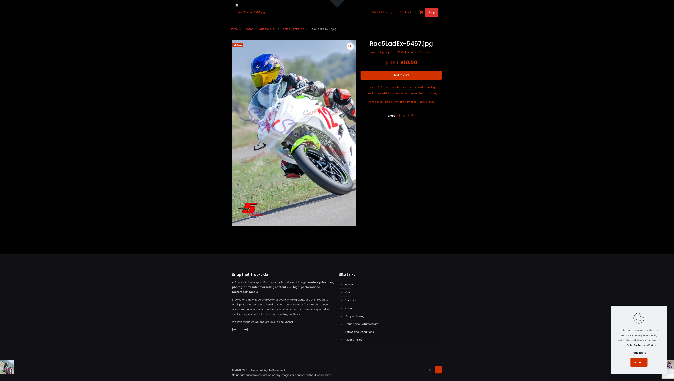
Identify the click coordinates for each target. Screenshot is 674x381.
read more (240, 329)
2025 (379, 87)
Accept (639, 362)
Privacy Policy (353, 340)
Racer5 (419, 87)
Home (234, 29)
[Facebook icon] (426, 370)
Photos (248, 29)
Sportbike (383, 93)
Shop (431, 12)
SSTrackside (400, 93)
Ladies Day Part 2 (293, 29)
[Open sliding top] (337, 4)
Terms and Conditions (359, 332)
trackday (432, 93)
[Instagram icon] (429, 370)
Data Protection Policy (641, 345)
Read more (639, 353)
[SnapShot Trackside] (250, 12)
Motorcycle (392, 87)
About (349, 308)
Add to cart (401, 75)
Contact (350, 300)
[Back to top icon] (438, 369)
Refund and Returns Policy (362, 324)
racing (431, 87)
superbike (417, 93)
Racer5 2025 (267, 29)
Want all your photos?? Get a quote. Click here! (401, 52)
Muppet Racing (355, 316)
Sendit (370, 93)
